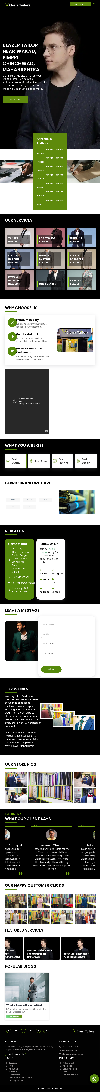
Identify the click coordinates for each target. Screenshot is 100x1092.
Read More (14, 1016)
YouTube (44, 592)
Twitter (46, 579)
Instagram (58, 573)
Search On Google (15, 1054)
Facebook (45, 573)
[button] (15, 99)
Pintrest (56, 582)
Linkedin (56, 592)
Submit (51, 669)
